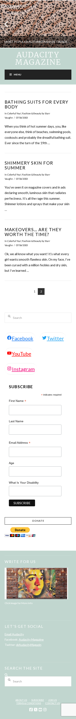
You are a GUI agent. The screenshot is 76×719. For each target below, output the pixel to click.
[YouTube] (40, 710)
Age (11, 463)
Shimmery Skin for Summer (29, 165)
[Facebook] (31, 710)
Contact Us (52, 703)
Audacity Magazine (38, 58)
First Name (17, 401)
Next (67, 24)
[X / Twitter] (35, 710)
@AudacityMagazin (28, 644)
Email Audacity (14, 634)
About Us (21, 700)
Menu (17, 74)
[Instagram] (45, 710)
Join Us (52, 700)
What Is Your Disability (24, 482)
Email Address (19, 443)
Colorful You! (14, 113)
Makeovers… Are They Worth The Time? (33, 232)
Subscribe (37, 700)
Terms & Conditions (28, 703)
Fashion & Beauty (31, 113)
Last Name (16, 421)
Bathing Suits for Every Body (36, 104)
